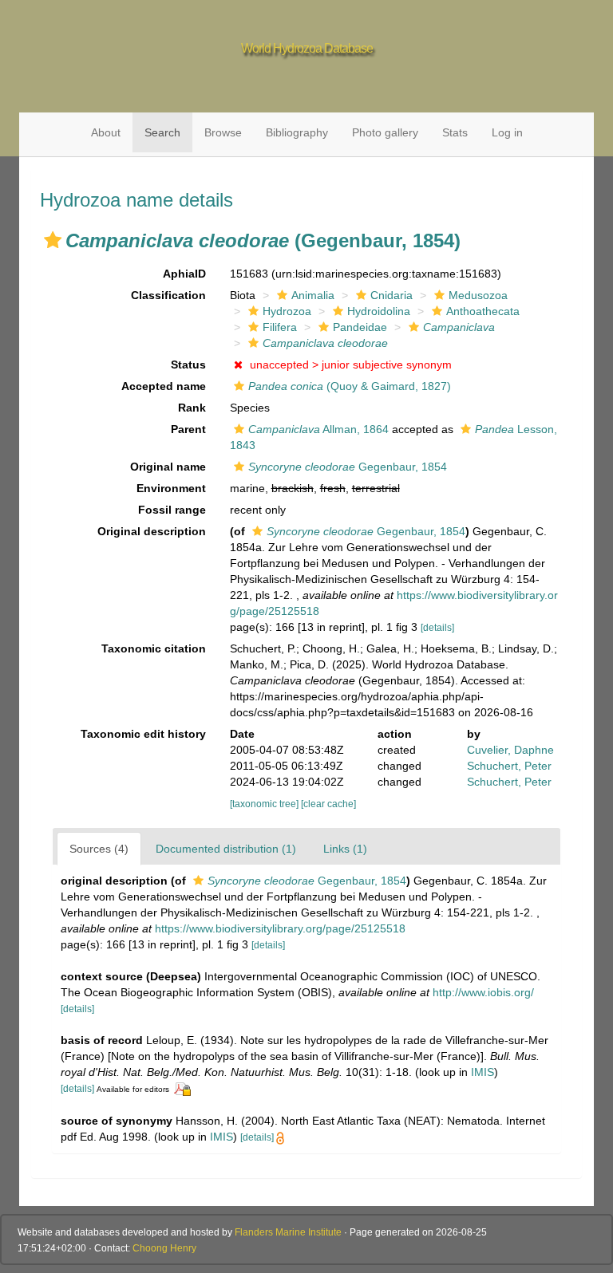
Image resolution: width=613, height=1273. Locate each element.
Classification (168, 295)
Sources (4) (99, 848)
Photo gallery (385, 132)
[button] (52, 240)
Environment (171, 488)
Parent (188, 429)
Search (162, 132)
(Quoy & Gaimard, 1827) (349, 386)
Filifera (280, 327)
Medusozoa (478, 295)
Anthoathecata (483, 311)
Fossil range (172, 509)
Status (188, 364)
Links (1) (345, 848)
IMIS (482, 1072)
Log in (507, 132)
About (106, 132)
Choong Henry (164, 1248)
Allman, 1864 (318, 429)
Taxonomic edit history (143, 733)
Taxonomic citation (153, 648)
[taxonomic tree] (265, 804)
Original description (151, 531)
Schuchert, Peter (509, 765)
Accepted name (163, 386)
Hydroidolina (378, 311)
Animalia (312, 295)
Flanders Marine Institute (288, 1232)
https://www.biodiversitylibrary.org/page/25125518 (280, 928)
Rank (192, 407)
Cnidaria (391, 295)
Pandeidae (360, 327)
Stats (455, 132)
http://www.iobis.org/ (483, 992)
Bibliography (297, 132)
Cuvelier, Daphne (510, 749)
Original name (168, 466)
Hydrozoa (287, 311)
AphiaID (184, 273)
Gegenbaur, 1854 (347, 466)
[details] (437, 627)
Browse (223, 132)
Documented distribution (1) (226, 848)
